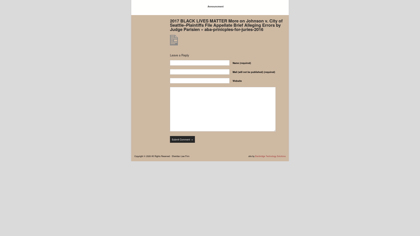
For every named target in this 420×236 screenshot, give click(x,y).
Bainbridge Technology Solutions (270, 156)
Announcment (216, 6)
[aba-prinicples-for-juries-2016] (174, 44)
